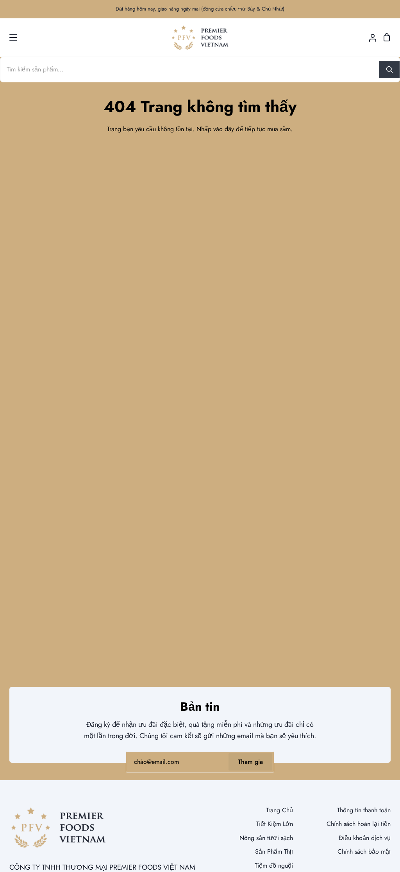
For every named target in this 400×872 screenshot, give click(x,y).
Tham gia (250, 761)
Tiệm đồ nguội (274, 865)
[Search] (389, 69)
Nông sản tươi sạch (266, 837)
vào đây (223, 129)
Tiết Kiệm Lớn (274, 823)
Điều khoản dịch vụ (365, 837)
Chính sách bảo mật (364, 851)
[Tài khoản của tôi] (369, 37)
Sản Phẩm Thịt (274, 851)
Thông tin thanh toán (364, 810)
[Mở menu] (9, 37)
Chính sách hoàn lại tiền (359, 823)
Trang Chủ (279, 810)
